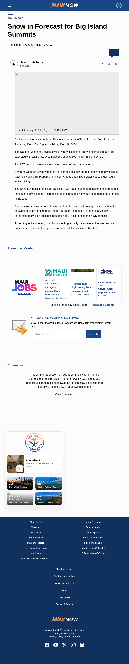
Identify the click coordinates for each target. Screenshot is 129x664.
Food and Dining (93, 542)
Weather (35, 527)
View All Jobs (24, 293)
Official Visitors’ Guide (93, 553)
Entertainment (93, 527)
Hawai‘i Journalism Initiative (35, 558)
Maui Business (93, 522)
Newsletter (64, 597)
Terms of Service (64, 604)
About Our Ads (72, 636)
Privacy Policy (56, 636)
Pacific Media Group (73, 630)
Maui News (15, 18)
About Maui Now (64, 569)
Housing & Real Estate (36, 548)
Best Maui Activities (93, 537)
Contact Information (64, 576)
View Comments (65, 394)
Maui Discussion (36, 542)
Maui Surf (36, 532)
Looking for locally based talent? (82, 304)
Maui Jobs (35, 553)
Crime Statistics (36, 537)
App (64, 590)
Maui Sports (93, 532)
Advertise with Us (64, 583)
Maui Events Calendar (93, 548)
